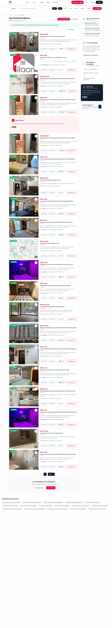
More (83, 8)
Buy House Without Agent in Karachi (32, 502)
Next (50, 474)
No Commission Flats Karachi (10, 505)
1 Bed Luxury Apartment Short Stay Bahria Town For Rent (54, 370)
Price (65, 8)
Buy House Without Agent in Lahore (11, 502)
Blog (48, 2)
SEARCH (98, 8)
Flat (59, 8)
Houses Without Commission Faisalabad (57, 509)
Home (10, 15)
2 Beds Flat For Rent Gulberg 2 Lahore (50, 243)
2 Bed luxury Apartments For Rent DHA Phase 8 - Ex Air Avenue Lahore (58, 391)
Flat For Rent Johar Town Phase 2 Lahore (50, 180)
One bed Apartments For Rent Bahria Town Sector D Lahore (55, 285)
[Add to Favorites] (36, 34)
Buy (34, 2)
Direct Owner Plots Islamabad (62, 505)
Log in (92, 2)
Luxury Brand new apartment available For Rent (52, 306)
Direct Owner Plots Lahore (45, 505)
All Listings (74, 19)
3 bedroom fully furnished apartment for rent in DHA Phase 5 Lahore (57, 78)
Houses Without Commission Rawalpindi (34, 509)
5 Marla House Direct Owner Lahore (80, 505)
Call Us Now (51, 487)
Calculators (55, 2)
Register (99, 2)
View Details (71, 49)
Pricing (42, 2)
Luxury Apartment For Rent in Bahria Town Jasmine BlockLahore (56, 201)
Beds (70, 8)
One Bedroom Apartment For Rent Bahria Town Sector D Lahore (56, 264)
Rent (27, 2)
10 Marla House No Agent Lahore (100, 505)
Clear (89, 8)
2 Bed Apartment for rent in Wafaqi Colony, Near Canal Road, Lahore (58, 99)
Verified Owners (64, 19)
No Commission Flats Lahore (92, 502)
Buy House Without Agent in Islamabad (53, 502)
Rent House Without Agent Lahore (73, 502)
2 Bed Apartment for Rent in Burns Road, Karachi (52, 36)
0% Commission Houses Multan (78, 509)
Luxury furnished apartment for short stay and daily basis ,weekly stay (58, 348)
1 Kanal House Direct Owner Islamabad (12, 509)
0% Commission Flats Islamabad (28, 505)
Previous (38, 474)
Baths (76, 8)
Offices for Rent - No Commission (97, 509)
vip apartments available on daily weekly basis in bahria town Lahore (58, 454)
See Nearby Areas (39, 487)
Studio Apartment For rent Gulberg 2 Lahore (51, 433)
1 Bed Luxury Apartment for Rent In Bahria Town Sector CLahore (56, 222)
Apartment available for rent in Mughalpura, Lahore (53, 57)
